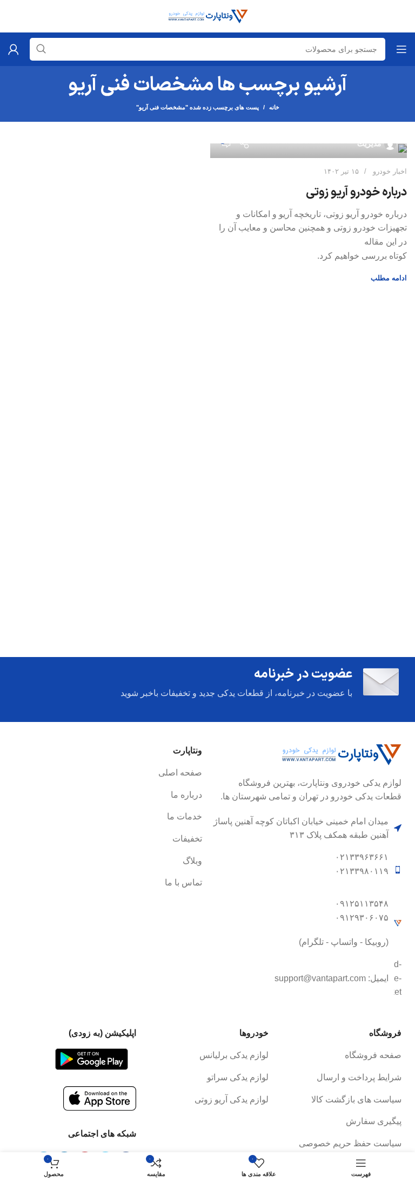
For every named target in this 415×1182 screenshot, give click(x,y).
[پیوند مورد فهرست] (108, 773)
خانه (274, 107)
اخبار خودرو (390, 171)
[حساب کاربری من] (13, 49)
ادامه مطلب (389, 278)
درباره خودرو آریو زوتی (356, 192)
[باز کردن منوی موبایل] (401, 49)
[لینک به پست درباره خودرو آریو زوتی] (308, 150)
